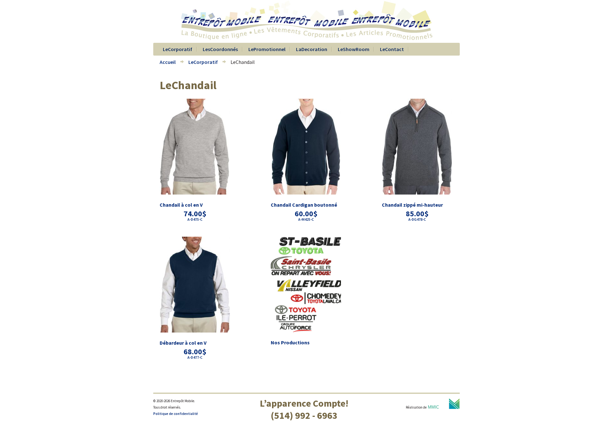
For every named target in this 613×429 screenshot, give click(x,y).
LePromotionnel (266, 49)
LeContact (392, 49)
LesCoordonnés (220, 49)
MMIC (433, 407)
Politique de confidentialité (175, 413)
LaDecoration (311, 49)
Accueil (168, 62)
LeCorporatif (177, 49)
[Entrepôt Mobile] (306, 39)
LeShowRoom (353, 49)
